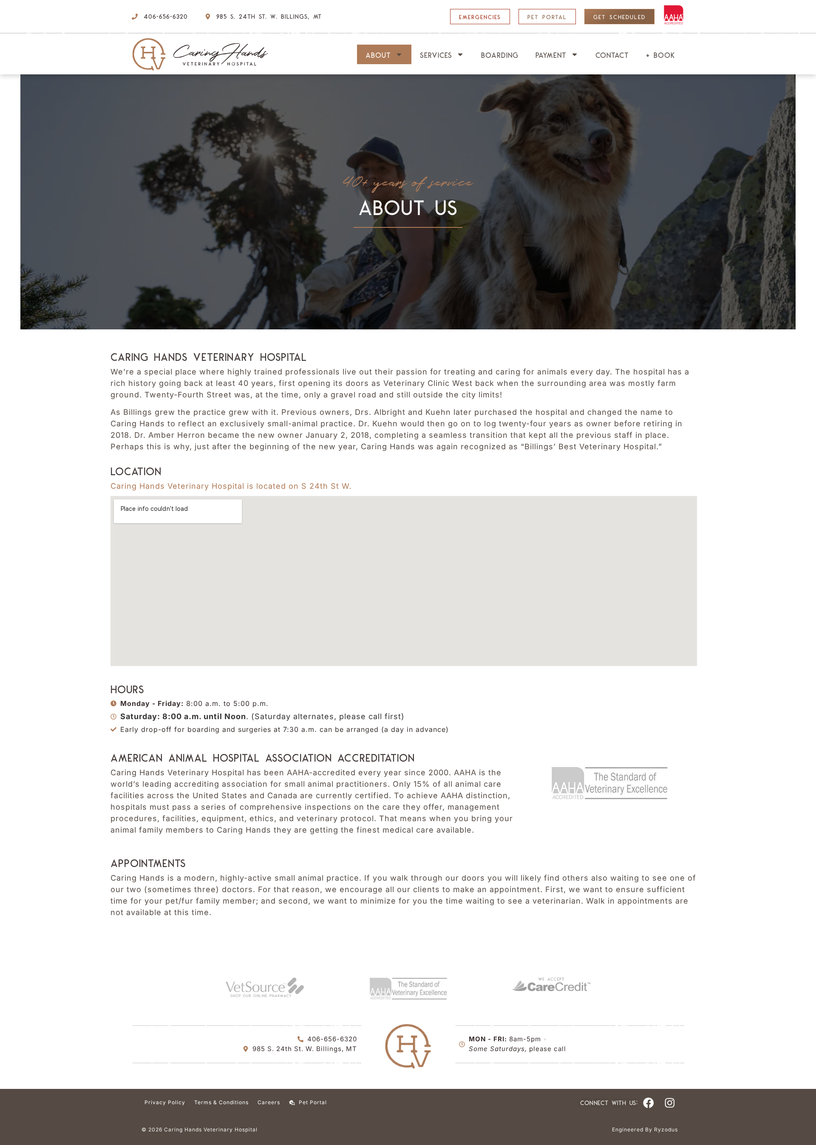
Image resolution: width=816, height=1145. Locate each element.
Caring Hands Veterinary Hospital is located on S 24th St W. (230, 486)
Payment (551, 54)
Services (436, 54)
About (378, 54)
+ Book (660, 54)
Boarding (499, 54)
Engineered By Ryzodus (645, 1129)
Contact (612, 54)
